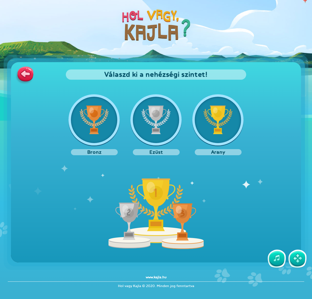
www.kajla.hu (156, 277)
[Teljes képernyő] (297, 258)
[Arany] (218, 119)
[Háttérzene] (276, 258)
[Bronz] (94, 119)
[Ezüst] (156, 119)
